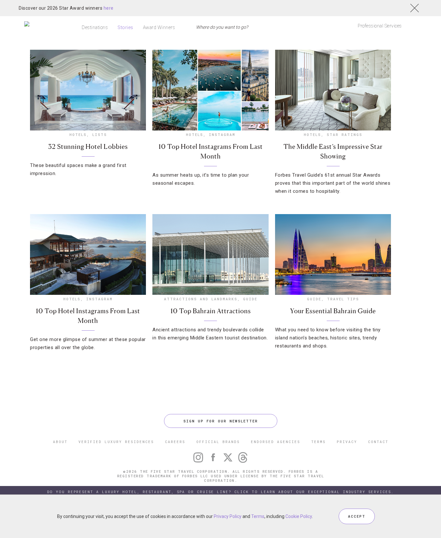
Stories (125, 27)
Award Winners (159, 27)
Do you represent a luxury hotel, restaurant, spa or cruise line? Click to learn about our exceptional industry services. (220, 491)
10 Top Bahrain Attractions (210, 311)
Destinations (95, 27)
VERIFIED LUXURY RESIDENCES (116, 441)
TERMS (318, 441)
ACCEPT (356, 516)
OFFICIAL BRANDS (218, 441)
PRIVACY (347, 441)
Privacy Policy (227, 516)
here (109, 8)
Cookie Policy (298, 516)
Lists (99, 134)
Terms (257, 516)
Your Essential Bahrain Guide (333, 311)
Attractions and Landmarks (200, 298)
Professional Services (380, 25)
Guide (250, 298)
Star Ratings (344, 134)
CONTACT (378, 441)
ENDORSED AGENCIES (275, 441)
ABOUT (60, 441)
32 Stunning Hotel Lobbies (88, 146)
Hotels (78, 134)
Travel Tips (343, 298)
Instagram (222, 134)
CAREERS (175, 441)
